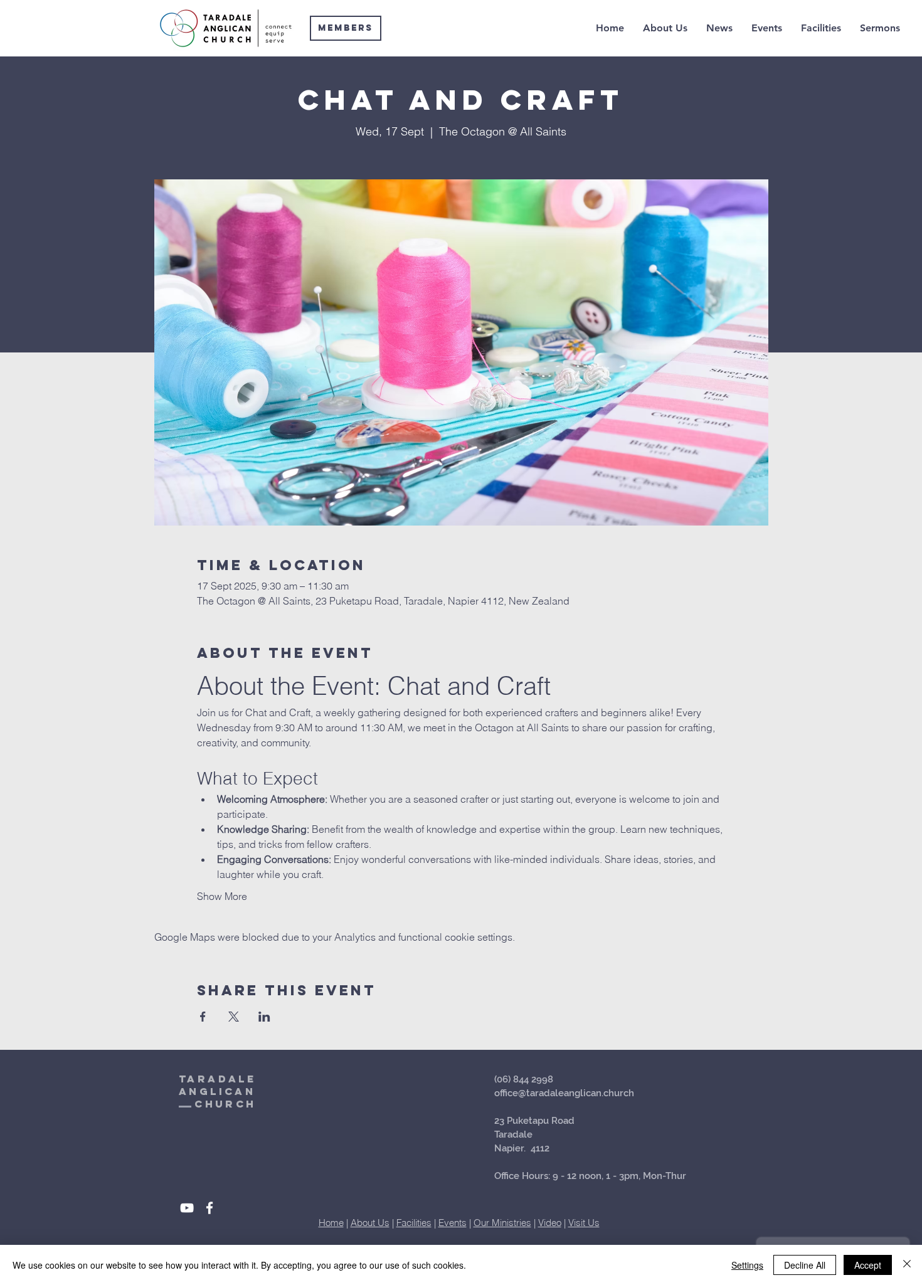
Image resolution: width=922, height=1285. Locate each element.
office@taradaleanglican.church (564, 1093)
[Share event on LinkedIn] (264, 1017)
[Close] (906, 1265)
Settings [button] (747, 1265)
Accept (867, 1265)
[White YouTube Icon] (187, 1208)
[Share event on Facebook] (203, 1017)
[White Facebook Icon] (209, 1208)
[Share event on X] (234, 1017)
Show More (222, 896)
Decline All (804, 1265)
